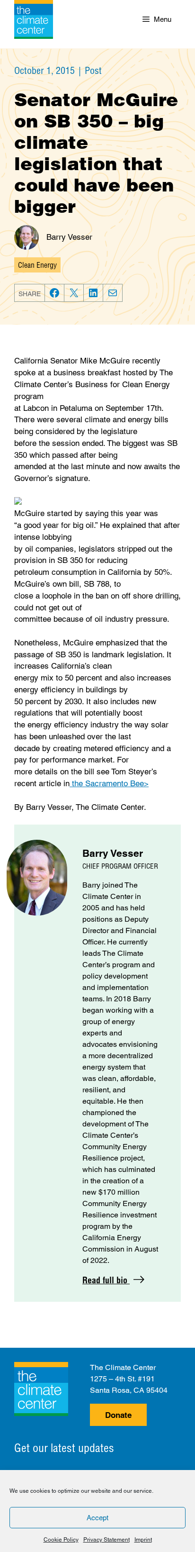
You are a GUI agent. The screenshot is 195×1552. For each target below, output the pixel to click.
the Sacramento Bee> (109, 783)
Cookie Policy (61, 1539)
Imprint (143, 1539)
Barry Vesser (69, 237)
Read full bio (106, 1280)
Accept (97, 1518)
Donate (118, 1415)
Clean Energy (37, 265)
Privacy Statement (106, 1539)
